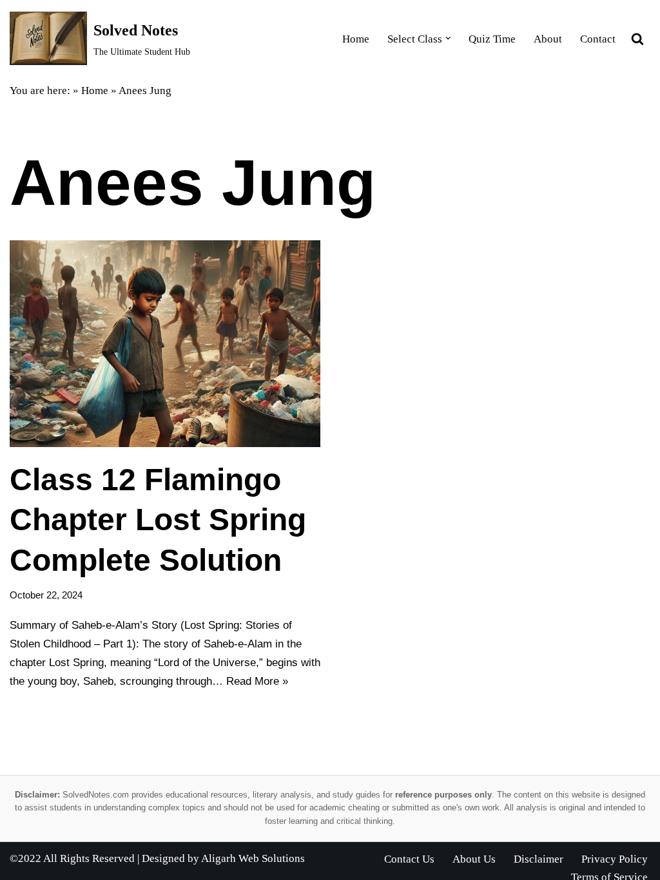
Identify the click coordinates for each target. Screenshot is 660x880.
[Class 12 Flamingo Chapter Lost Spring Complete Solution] (165, 343)
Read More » (257, 681)
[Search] (637, 38)
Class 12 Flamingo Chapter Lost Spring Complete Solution (158, 520)
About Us (474, 859)
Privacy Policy (614, 859)
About (548, 39)
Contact (598, 39)
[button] (448, 38)
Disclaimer (538, 859)
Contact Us (409, 859)
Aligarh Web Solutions (253, 858)
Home (355, 39)
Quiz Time (492, 39)
